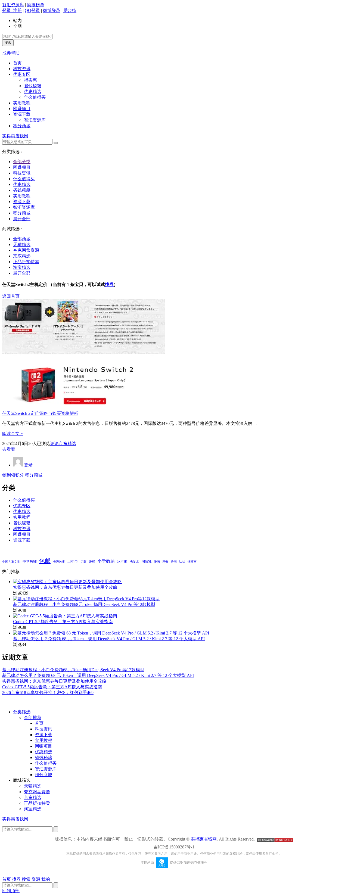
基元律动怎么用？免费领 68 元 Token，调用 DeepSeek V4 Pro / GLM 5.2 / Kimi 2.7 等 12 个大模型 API (109, 638)
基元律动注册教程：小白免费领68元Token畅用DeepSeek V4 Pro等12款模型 (84, 604)
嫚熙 (92, 561)
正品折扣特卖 (26, 261)
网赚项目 (21, 108)
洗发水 (134, 562)
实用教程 (21, 103)
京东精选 (21, 256)
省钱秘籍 (32, 85)
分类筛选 (21, 712)
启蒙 (83, 561)
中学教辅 (30, 562)
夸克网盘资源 (26, 250)
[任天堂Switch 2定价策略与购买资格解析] (83, 404)
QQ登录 (32, 10)
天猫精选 (21, 244)
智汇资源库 (13, 4)
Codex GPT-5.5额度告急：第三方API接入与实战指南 (63, 621)
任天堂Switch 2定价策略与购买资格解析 (40, 413)
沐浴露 (122, 562)
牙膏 (165, 561)
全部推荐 (32, 717)
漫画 (157, 561)
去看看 (8, 449)
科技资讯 (21, 68)
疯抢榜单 (35, 4)
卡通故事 (59, 561)
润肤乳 (146, 562)
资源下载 (21, 114)
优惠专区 (21, 74)
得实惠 (30, 80)
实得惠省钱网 (15, 135)
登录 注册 (12, 10)
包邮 (45, 561)
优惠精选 (32, 91)
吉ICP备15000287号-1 (174, 847)
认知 (182, 561)
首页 (17, 63)
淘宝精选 (21, 267)
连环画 (192, 561)
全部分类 (21, 161)
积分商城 (21, 125)
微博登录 (51, 10)
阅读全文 (12, 433)
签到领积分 (13, 475)
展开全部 (21, 218)
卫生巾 (72, 561)
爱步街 (69, 10)
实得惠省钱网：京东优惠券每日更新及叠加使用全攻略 (65, 587)
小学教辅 (106, 561)
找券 (109, 284)
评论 (54, 443)
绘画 (174, 561)
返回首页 (11, 296)
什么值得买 (35, 97)
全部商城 (21, 239)
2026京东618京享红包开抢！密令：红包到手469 (48, 692)
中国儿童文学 (11, 561)
